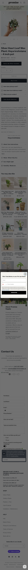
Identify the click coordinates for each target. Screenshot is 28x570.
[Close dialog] (25, 274)
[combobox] (4, 284)
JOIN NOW (14, 293)
